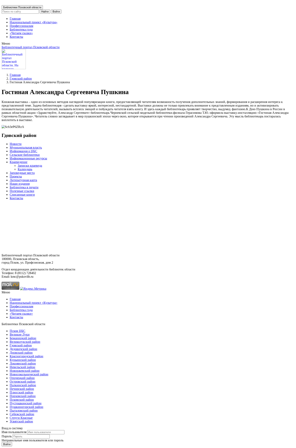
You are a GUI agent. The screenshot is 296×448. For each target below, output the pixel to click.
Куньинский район (23, 360)
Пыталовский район (24, 410)
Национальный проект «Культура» (33, 22)
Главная (15, 18)
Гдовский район (21, 78)
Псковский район (22, 399)
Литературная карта (23, 180)
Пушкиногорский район (26, 407)
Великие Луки (20, 334)
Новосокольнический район (29, 374)
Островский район (22, 381)
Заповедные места (22, 173)
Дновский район (21, 352)
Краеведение (18, 162)
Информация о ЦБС (23, 151)
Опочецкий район (22, 378)
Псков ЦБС (17, 331)
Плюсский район (21, 392)
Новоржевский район (24, 370)
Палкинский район (23, 385)
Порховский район (23, 396)
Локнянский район (23, 363)
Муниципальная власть (26, 147)
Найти (45, 11)
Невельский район (22, 367)
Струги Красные (21, 417)
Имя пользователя (14, 432)
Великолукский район (25, 341)
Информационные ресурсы (28, 158)
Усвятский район (21, 421)
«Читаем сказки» (21, 33)
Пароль (7, 436)
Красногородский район (26, 356)
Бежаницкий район (23, 338)
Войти (56, 11)
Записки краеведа (30, 165)
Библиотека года (21, 29)
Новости (16, 144)
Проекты (16, 176)
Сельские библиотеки (25, 154)
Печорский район (22, 388)
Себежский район (22, 414)
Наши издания (20, 183)
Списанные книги (22, 194)
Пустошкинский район (25, 403)
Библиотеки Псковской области (22, 7)
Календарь (25, 169)
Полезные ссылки (22, 191)
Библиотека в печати (24, 187)
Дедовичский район (23, 349)
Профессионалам (21, 26)
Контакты (16, 36)
